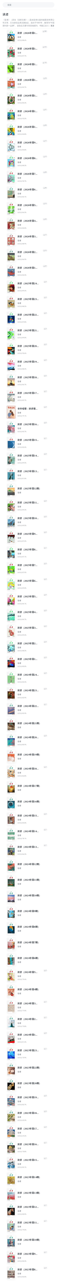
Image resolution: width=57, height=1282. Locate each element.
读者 (19, 37)
